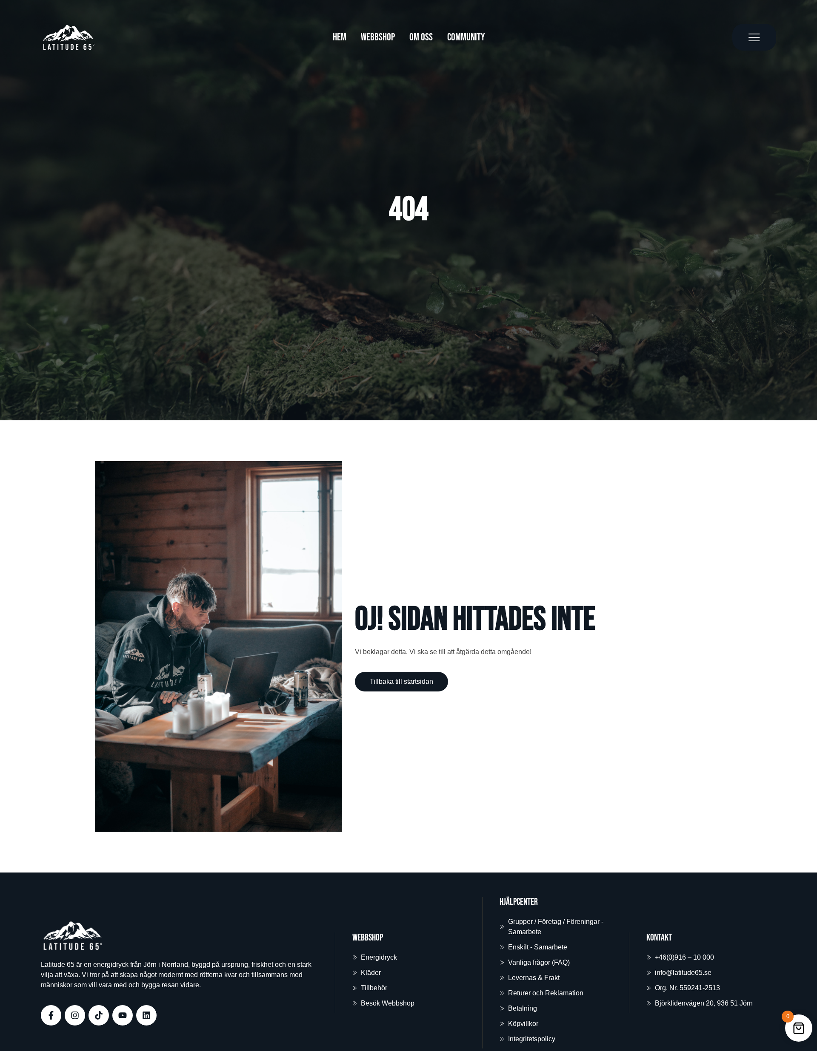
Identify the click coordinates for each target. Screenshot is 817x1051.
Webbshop (378, 37)
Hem (339, 37)
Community (466, 37)
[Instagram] (75, 1015)
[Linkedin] (146, 1015)
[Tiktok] (99, 1015)
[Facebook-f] (51, 1015)
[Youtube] (122, 1015)
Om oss (421, 37)
